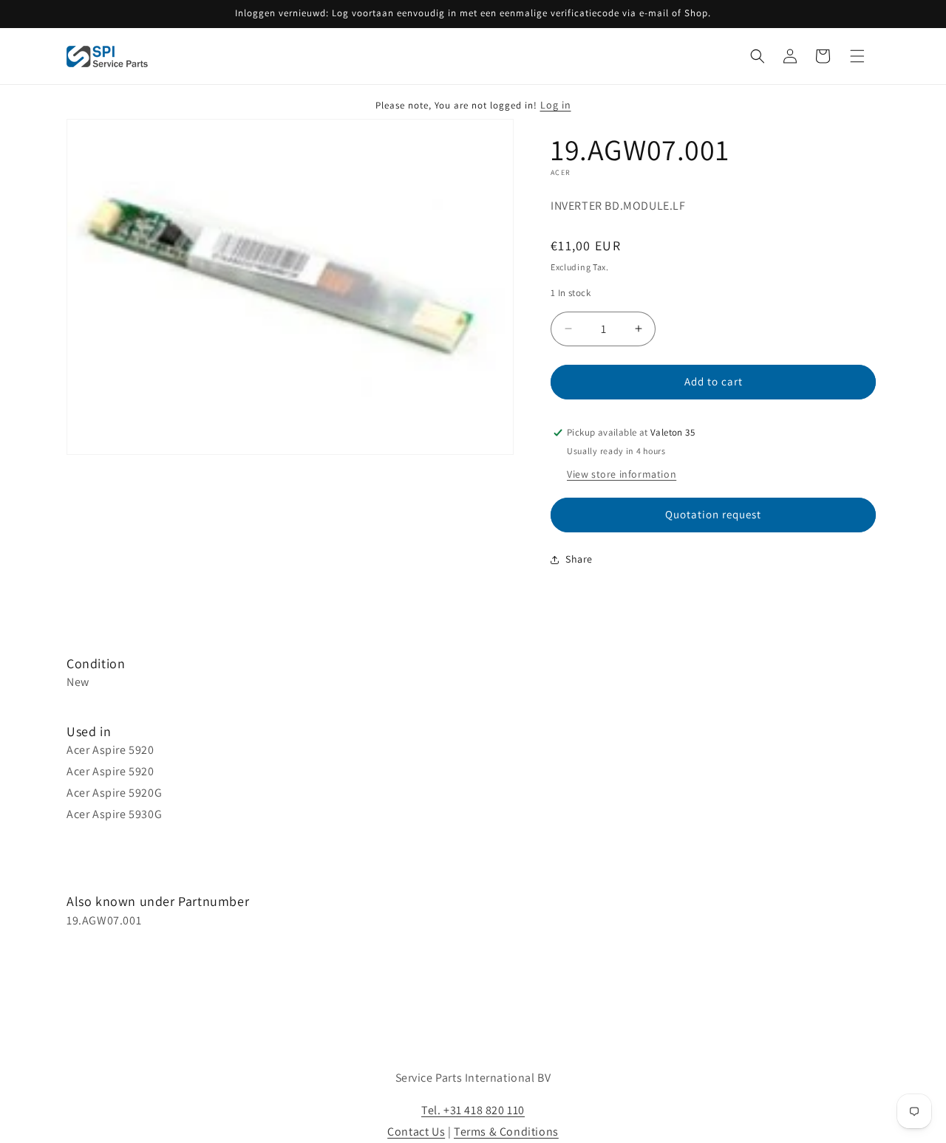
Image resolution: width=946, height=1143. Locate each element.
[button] (757, 56)
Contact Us (416, 1131)
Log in (555, 104)
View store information (621, 474)
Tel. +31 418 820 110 (473, 1110)
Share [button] (579, 559)
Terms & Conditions (506, 1131)
